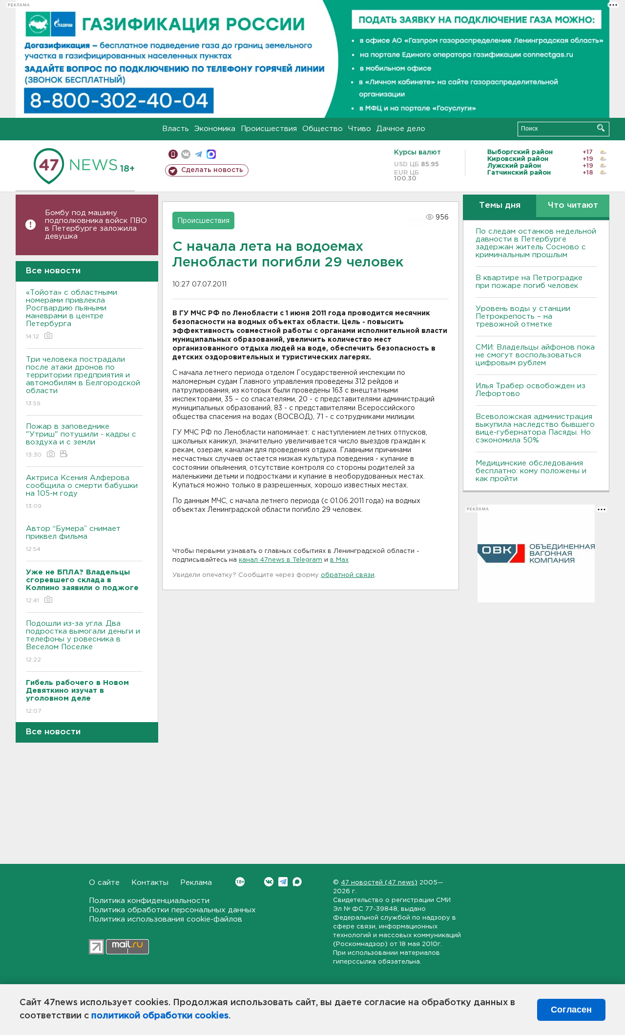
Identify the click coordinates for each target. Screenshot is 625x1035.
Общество (322, 129)
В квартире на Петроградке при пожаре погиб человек (529, 282)
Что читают (573, 205)
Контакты (149, 883)
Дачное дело (400, 129)
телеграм (198, 154)
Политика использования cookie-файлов (165, 919)
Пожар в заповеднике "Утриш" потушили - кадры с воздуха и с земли (81, 440)
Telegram (283, 881)
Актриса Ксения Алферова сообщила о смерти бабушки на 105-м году (82, 492)
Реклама (196, 883)
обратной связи (348, 575)
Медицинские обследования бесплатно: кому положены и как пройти (531, 471)
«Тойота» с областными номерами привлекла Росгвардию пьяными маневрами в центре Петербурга (71, 314)
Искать (600, 128)
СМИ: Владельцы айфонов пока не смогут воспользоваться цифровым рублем (535, 355)
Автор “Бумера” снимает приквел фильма (73, 539)
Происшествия (269, 129)
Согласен (571, 1009)
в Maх (339, 560)
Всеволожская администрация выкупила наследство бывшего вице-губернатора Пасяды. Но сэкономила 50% (535, 428)
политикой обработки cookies (160, 1016)
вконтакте (185, 154)
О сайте (104, 883)
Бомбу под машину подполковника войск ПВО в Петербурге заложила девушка (96, 225)
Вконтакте (268, 881)
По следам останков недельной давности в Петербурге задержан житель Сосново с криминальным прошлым (536, 243)
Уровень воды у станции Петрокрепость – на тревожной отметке (523, 317)
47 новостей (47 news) (379, 882)
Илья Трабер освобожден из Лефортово (530, 390)
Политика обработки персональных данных (172, 910)
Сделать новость (212, 170)
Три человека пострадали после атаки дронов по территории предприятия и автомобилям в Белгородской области (83, 381)
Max (297, 881)
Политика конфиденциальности (149, 901)
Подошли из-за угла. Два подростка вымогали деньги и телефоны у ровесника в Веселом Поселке (83, 641)
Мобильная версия (173, 154)
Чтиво (359, 129)
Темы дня (500, 205)
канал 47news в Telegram (280, 560)
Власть (175, 129)
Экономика (214, 129)
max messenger (211, 154)
